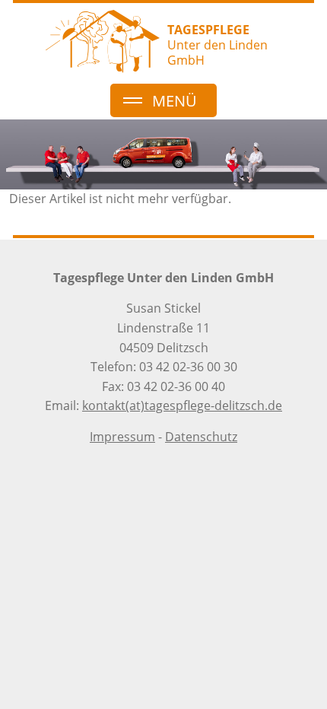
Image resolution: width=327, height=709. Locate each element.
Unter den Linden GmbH (217, 44)
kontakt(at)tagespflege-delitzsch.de (182, 405)
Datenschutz (201, 436)
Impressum (122, 436)
